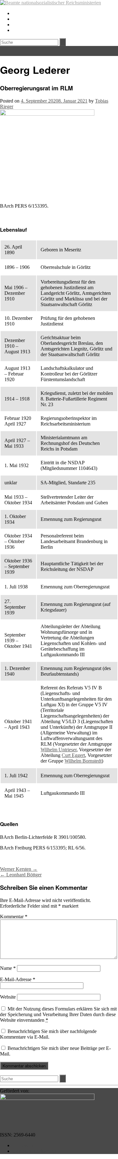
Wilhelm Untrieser (58, 749)
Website (8, 997)
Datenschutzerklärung (34, 1151)
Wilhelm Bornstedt (83, 760)
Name (8, 968)
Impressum (23, 1145)
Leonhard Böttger (21, 874)
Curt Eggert (73, 755)
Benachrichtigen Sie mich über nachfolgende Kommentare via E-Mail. (48, 1034)
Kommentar (13, 916)
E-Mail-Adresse (17, 979)
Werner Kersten (18, 869)
